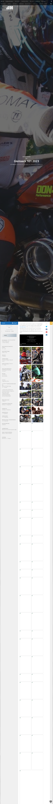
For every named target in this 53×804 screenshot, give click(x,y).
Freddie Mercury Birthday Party (7, 403)
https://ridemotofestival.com (6, 368)
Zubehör (9, 3)
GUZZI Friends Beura (5, 363)
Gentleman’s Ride (25, 1)
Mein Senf (31, 1)
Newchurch (4, 355)
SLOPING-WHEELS (5, 358)
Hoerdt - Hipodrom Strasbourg (7, 432)
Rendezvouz (38, 1)
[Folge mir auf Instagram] (14, 323)
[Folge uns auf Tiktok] (16, 323)
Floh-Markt (15, 3)
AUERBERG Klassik (5, 428)
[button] (50, 801)
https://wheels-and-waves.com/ (7, 346)
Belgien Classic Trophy (5, 399)
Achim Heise (14, 164)
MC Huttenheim (4, 340)
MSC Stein (3, 373)
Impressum (41, 3)
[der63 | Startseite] (7, 8)
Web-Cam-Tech (28, 3)
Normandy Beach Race (5, 423)
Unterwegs (43, 1)
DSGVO (46, 3)
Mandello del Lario (5, 412)
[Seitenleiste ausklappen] (51, 323)
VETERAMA (4, 437)
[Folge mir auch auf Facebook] (12, 323)
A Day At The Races (26, 156)
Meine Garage (3, 3)
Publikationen (21, 3)
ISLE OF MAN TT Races (5, 351)
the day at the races (9, 1)
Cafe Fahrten (17, 1)
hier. (10, 386)
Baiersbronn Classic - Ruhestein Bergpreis (9, 419)
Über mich (2, 1)
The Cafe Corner (23, 326)
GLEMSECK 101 (4, 408)
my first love (35, 3)
